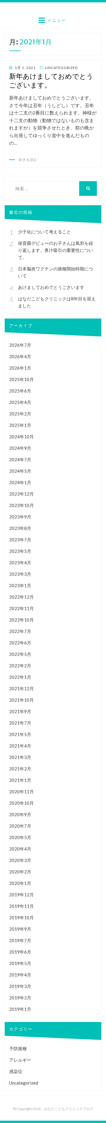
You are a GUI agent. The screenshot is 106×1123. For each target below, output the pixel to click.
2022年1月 (20, 677)
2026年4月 (20, 356)
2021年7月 (20, 722)
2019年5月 (20, 963)
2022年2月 (20, 665)
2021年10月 (21, 700)
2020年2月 (20, 871)
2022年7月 (20, 631)
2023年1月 (20, 585)
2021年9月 (20, 711)
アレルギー (20, 1060)
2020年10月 (21, 803)
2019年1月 (20, 1009)
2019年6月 (20, 951)
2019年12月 (21, 894)
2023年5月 (20, 551)
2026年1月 (20, 368)
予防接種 (18, 1048)
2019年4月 (20, 974)
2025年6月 (20, 390)
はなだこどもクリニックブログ (68, 1109)
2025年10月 (21, 379)
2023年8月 (20, 528)
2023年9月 (20, 516)
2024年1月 (20, 482)
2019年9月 (20, 929)
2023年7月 (20, 539)
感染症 (15, 1071)
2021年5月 (20, 734)
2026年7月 (20, 345)
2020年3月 (20, 860)
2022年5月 (20, 654)
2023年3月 (20, 574)
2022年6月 (20, 642)
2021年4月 (20, 745)
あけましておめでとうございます (51, 287)
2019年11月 (21, 906)
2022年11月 (21, 608)
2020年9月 (20, 814)
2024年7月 (20, 459)
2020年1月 (20, 883)
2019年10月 (21, 917)
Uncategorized (61, 67)
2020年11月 (21, 791)
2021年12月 (21, 688)
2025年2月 (20, 413)
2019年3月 (20, 986)
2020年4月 (20, 848)
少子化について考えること (44, 231)
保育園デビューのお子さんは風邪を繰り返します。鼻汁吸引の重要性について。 (55, 250)
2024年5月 (20, 471)
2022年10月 (21, 619)
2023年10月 (21, 505)
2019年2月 (20, 997)
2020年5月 (20, 837)
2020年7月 (20, 826)
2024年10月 (21, 436)
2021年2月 (20, 768)
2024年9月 (20, 448)
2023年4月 (20, 562)
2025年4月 (20, 402)
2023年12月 (21, 493)
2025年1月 (20, 425)
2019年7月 (20, 940)
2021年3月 (20, 757)
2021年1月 (20, 780)
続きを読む (28, 159)
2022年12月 (21, 597)
